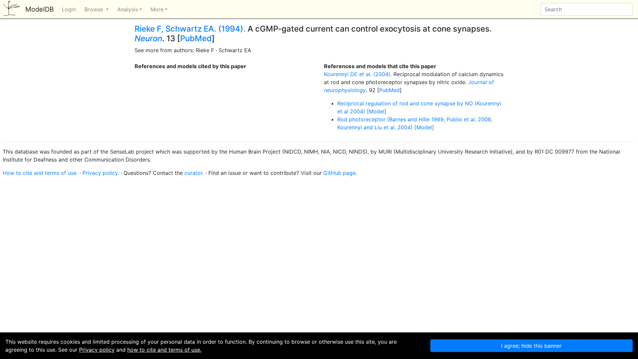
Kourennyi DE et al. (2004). (358, 74)
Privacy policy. (100, 173)
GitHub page (339, 173)
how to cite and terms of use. (164, 349)
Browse (94, 9)
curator (193, 173)
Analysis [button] (127, 9)
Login (69, 9)
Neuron (148, 38)
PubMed (196, 38)
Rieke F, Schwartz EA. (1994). (190, 29)
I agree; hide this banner (531, 345)
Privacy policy (97, 349)
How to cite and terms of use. (40, 173)
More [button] (157, 9)
